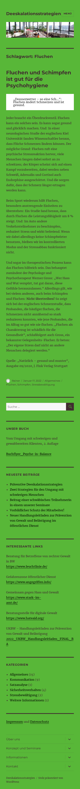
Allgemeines (52, 380)
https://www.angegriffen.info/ (28, 582)
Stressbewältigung (43, 384)
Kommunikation (22, 679)
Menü (68, 13)
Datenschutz (39, 721)
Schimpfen (24, 384)
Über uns (13, 739)
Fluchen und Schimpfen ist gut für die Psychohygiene (38, 79)
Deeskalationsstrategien (33, 13)
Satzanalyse (19, 685)
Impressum (14, 721)
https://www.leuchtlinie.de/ (26, 566)
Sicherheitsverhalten (25, 690)
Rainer (16, 380)
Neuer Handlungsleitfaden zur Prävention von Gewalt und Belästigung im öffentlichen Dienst (41, 521)
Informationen (17, 757)
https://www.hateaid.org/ (25, 618)
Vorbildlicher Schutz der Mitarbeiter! (37, 510)
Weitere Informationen (27, 700)
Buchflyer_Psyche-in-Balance (28, 454)
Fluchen (11, 384)
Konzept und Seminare (23, 748)
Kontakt (12, 766)
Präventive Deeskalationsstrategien (36, 484)
